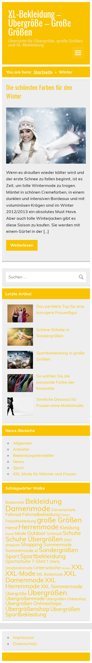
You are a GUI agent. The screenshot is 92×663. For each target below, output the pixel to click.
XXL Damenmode (40, 576)
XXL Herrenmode (30, 583)
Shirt (68, 540)
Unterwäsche (47, 567)
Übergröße (16, 593)
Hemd (11, 527)
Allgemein (22, 443)
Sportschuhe (18, 561)
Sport (18, 467)
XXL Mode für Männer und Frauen (44, 473)
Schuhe (72, 533)
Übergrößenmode (25, 598)
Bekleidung (43, 501)
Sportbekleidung (43, 556)
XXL (77, 567)
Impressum (23, 637)
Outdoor (36, 533)
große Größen (59, 519)
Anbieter (21, 449)
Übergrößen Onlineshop (66, 598)
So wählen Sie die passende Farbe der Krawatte (55, 382)
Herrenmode (38, 526)
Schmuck (54, 533)
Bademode (14, 502)
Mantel (9, 534)
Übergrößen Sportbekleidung (42, 612)
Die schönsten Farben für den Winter (39, 91)
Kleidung (69, 527)
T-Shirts (53, 561)
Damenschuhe (63, 509)
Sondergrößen (58, 550)
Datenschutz (25, 643)
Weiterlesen (21, 245)
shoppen (12, 544)
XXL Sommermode (61, 586)
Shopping (31, 544)
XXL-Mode (20, 573)
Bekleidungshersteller (33, 455)
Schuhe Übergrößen (34, 539)
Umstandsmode (19, 567)
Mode (20, 533)
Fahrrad (13, 514)
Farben (65, 515)
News (18, 461)
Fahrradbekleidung (41, 514)
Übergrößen (47, 592)
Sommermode (57, 544)
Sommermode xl (21, 550)
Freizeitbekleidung (20, 521)
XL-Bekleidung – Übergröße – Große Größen (39, 22)
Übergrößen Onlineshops (33, 603)
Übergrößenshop (27, 609)
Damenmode (27, 508)
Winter (65, 568)
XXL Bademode (49, 574)
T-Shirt (38, 561)
